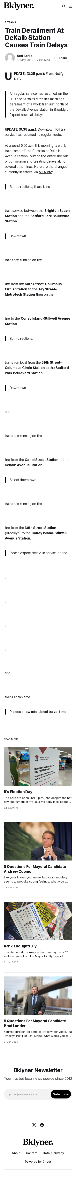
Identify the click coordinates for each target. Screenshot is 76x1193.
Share (63, 58)
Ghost (46, 1161)
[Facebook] (42, 1125)
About (16, 1153)
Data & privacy (53, 1153)
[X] (34, 1125)
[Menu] (70, 6)
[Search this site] (64, 6)
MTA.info (45, 172)
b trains (10, 22)
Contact (31, 1153)
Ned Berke (25, 56)
